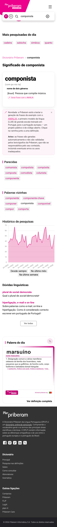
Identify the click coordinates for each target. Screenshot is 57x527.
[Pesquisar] (16, 16)
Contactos (6, 494)
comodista (26, 172)
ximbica (35, 42)
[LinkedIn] (20, 444)
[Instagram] (9, 444)
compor (9, 209)
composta (10, 172)
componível (44, 203)
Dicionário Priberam (13, 57)
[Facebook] (4, 444)
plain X (5, 508)
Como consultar (9, 471)
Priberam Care (8, 512)
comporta (23, 209)
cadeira (8, 42)
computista (27, 167)
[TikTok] (15, 444)
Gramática (6, 478)
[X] (25, 444)
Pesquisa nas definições (12, 463)
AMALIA (12, 118)
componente (12, 178)
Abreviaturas (7, 474)
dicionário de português (19, 425)
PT (6, 16)
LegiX (4, 505)
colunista (41, 172)
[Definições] (47, 16)
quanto (48, 42)
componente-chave (33, 198)
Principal (6, 460)
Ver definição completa (39, 401)
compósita (43, 167)
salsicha (21, 42)
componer (10, 203)
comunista (11, 167)
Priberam (6, 497)
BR (11, 16)
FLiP (4, 501)
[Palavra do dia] (50, 341)
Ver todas (28, 323)
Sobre (4, 467)
